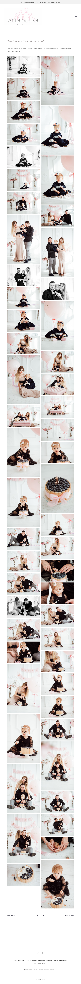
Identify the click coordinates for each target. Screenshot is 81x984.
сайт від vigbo (40, 979)
